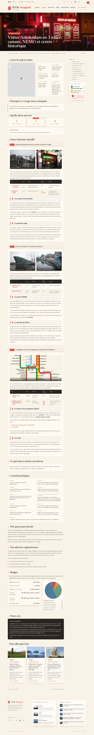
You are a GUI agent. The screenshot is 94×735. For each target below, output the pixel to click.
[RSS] (79, 2)
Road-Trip (51, 7)
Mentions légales (76, 731)
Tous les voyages (13, 689)
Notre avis (74, 79)
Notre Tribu (65, 7)
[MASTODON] (75, 2)
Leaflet (12, 95)
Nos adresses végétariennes (79, 75)
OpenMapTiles (24, 95)
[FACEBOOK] (68, 2)
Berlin (11, 637)
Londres (55, 635)
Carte (57, 7)
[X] (71, 2)
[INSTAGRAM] (64, 2)
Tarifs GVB (15, 427)
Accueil (37, 7)
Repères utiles (75, 61)
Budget (74, 77)
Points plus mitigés (76, 69)
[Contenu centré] (88, 2)
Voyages (43, 7)
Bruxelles (50, 635)
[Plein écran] (91, 2)
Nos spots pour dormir (77, 73)
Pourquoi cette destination (78, 63)
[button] (21, 78)
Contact (72, 7)
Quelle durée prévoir (77, 65)
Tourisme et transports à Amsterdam (23, 425)
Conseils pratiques (76, 71)
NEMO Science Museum (35, 315)
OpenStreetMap (31, 95)
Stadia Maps (17, 95)
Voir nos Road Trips (58, 689)
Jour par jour (75, 67)
